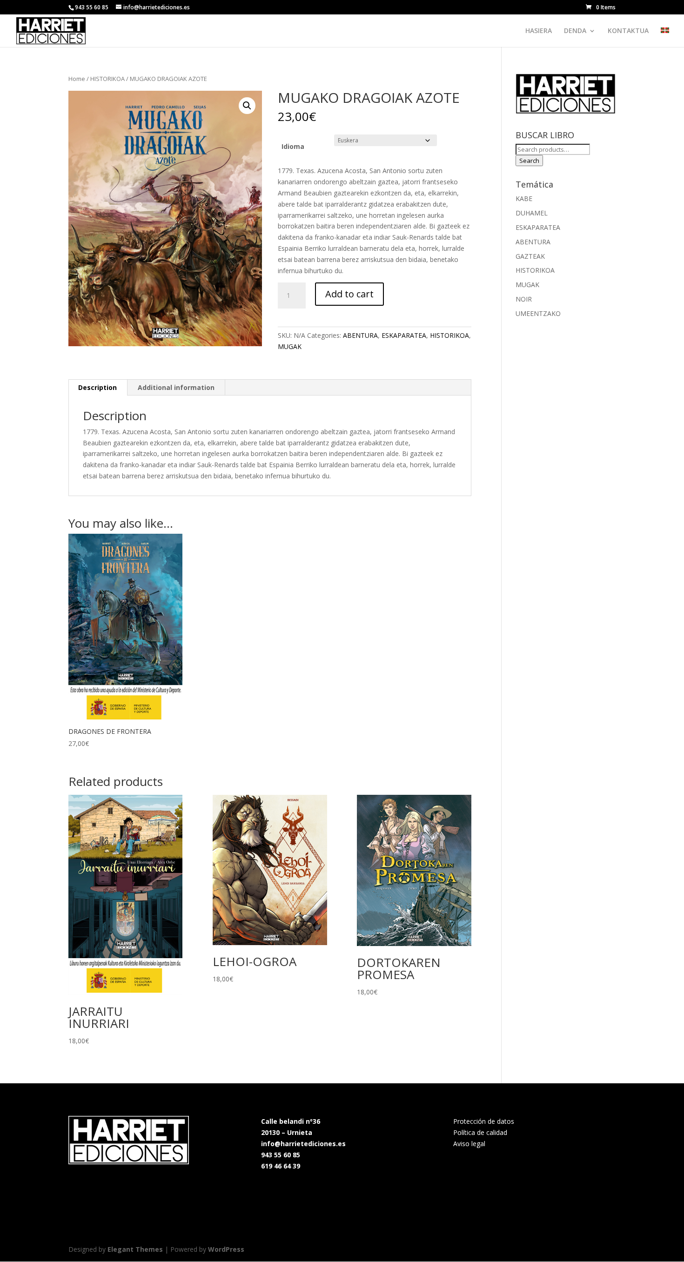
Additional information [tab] (176, 387)
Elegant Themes (135, 1249)
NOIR (524, 299)
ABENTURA (360, 335)
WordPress (226, 1249)
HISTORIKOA (107, 78)
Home (76, 78)
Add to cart (349, 294)
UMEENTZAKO (538, 313)
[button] (247, 105)
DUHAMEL (532, 212)
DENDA (575, 31)
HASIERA (538, 31)
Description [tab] (97, 387)
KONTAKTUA (628, 31)
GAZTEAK (530, 256)
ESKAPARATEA (404, 335)
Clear (449, 140)
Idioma (293, 146)
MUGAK (290, 346)
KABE (524, 198)
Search (529, 160)
